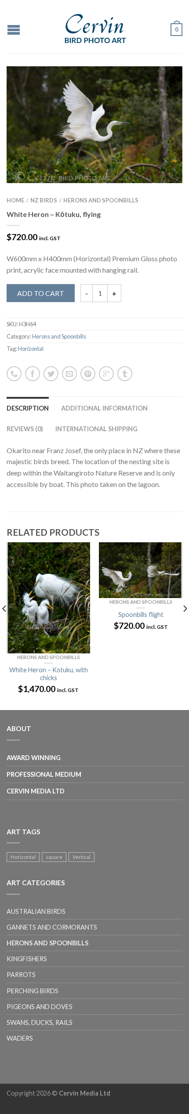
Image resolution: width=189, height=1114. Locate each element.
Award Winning (34, 757)
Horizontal (31, 348)
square (54, 857)
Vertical (82, 857)
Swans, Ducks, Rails (40, 1022)
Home (15, 200)
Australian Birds (36, 911)
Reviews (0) (25, 429)
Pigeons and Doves (40, 1006)
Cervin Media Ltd (36, 791)
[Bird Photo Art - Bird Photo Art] (96, 26)
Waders (20, 1038)
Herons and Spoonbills (100, 200)
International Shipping (96, 429)
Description (28, 408)
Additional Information (104, 408)
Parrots (21, 974)
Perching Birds (32, 991)
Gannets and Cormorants (52, 927)
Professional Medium (44, 774)
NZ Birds (43, 200)
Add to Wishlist (160, 88)
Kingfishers (27, 959)
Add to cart (40, 293)
